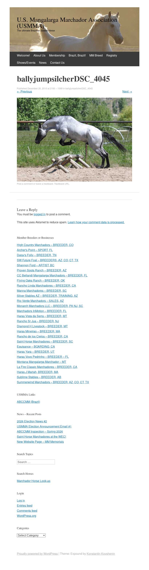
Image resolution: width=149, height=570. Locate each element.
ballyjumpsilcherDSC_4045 (79, 88)
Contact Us (57, 62)
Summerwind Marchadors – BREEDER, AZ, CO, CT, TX (53, 382)
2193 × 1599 (56, 88)
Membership (57, 55)
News (43, 62)
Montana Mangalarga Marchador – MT (41, 362)
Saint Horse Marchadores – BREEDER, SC (45, 341)
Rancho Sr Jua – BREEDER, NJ (38, 321)
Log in (21, 500)
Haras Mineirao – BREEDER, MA (38, 331)
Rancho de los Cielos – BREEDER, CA (42, 336)
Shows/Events (26, 62)
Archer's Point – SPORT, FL (35, 250)
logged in (40, 214)
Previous (24, 91)
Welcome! (23, 55)
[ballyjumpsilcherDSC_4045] (74, 180)
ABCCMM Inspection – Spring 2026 (40, 431)
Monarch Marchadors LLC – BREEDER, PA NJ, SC (50, 306)
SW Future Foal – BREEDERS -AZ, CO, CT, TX (47, 260)
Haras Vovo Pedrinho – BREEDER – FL (43, 357)
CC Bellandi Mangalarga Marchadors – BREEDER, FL (52, 275)
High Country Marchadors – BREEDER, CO (45, 245)
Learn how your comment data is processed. (96, 222)
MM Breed (96, 55)
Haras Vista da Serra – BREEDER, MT (42, 316)
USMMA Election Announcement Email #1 (44, 426)
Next (127, 91)
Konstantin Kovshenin (101, 553)
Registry (111, 55)
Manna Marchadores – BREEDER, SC (42, 290)
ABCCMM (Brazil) (28, 402)
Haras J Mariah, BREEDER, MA (37, 372)
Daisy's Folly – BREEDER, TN (37, 255)
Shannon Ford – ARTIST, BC (35, 265)
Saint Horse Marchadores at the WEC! (41, 436)
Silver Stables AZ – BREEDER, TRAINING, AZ (47, 296)
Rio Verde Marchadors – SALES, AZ (40, 301)
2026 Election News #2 (32, 421)
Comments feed (27, 510)
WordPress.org (26, 516)
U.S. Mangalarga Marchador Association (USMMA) (67, 22)
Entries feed (24, 505)
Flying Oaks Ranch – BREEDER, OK (41, 280)
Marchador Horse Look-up (33, 481)
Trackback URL (61, 183)
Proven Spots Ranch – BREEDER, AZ (42, 270)
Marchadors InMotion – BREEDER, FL (42, 311)
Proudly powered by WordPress (37, 553)
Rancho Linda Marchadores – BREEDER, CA (46, 285)
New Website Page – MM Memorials (40, 441)
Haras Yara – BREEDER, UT (36, 351)
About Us (39, 55)
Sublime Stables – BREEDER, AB (39, 377)
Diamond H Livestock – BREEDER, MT (42, 326)
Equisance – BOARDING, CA (36, 346)
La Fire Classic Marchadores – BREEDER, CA (47, 367)
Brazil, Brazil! (77, 55)
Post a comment (25, 183)
